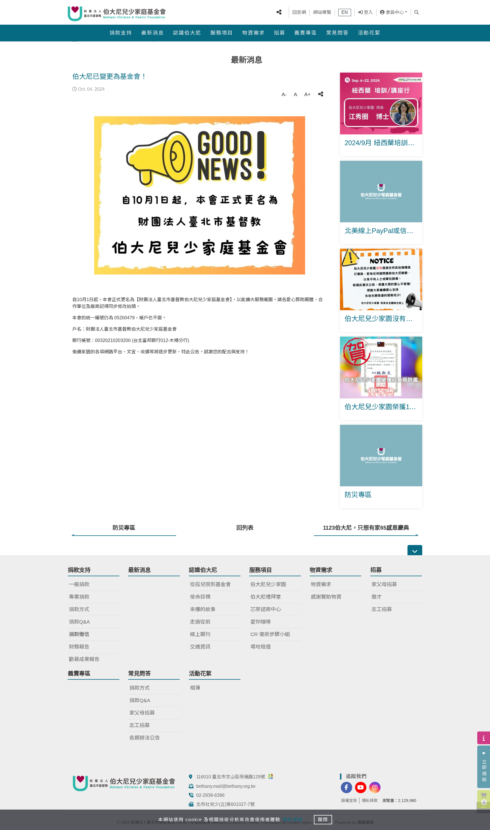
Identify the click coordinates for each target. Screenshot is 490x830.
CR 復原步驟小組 (270, 634)
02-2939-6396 (210, 795)
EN (344, 12)
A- (284, 94)
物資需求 (253, 33)
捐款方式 (79, 609)
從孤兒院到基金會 (210, 584)
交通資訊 (200, 647)
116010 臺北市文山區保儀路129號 (231, 776)
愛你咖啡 (260, 622)
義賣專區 (305, 33)
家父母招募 (384, 584)
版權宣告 (349, 800)
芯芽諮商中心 (265, 609)
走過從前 (200, 622)
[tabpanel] (199, 195)
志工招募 (381, 609)
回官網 (299, 12)
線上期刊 (200, 634)
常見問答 (337, 33)
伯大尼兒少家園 (268, 584)
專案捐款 (79, 597)
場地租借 (260, 647)
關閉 (323, 819)
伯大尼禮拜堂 (265, 597)
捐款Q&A (79, 622)
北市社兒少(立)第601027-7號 (225, 804)
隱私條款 (370, 800)
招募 (279, 33)
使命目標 (200, 597)
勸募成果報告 (84, 659)
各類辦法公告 (144, 738)
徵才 (376, 597)
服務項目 (221, 33)
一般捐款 (79, 584)
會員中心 (394, 12)
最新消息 (152, 33)
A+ (307, 94)
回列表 (245, 528)
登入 (368, 12)
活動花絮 (369, 33)
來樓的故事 (203, 609)
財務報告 (79, 647)
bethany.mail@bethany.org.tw (225, 786)
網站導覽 (322, 12)
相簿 (195, 688)
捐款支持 (120, 33)
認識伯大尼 (187, 33)
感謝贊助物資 (326, 597)
